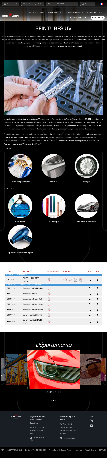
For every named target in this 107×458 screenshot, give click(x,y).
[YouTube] (91, 426)
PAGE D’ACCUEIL (36, 12)
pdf (97, 271)
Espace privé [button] (12, 4)
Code (9, 271)
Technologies (53, 271)
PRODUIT (26, 271)
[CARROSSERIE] (53, 369)
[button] (2, 376)
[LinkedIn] (91, 421)
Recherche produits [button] (34, 4)
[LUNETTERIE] (80, 369)
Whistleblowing (90, 450)
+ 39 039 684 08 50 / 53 (37, 439)
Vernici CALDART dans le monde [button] (63, 4)
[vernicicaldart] (10, 15)
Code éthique (77, 450)
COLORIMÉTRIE (78, 17)
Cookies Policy (66, 450)
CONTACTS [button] (97, 17)
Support (66, 271)
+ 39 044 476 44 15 (68, 438)
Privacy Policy (53, 450)
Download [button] (89, 4)
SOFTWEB (102, 450)
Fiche (90, 271)
